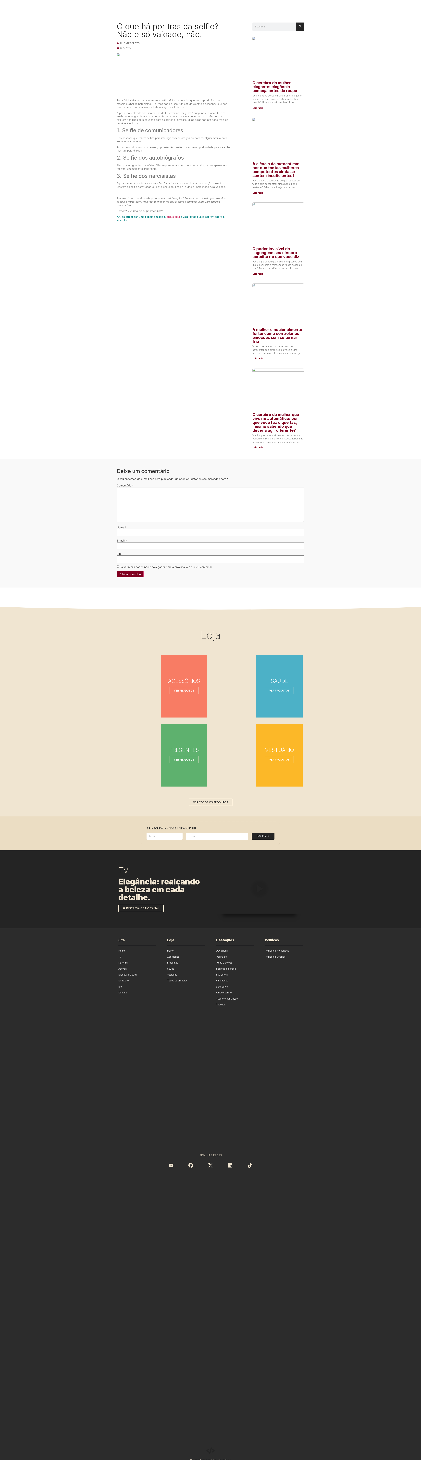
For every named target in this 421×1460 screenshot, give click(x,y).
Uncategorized (130, 43)
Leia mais (257, 108)
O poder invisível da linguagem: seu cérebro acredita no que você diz (275, 252)
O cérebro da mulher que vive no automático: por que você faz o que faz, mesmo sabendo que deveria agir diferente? (275, 422)
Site (119, 554)
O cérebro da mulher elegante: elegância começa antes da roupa (274, 86)
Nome (121, 527)
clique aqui (173, 216)
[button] (259, 889)
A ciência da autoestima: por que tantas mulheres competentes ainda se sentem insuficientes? (275, 169)
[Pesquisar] (300, 27)
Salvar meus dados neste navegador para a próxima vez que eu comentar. (166, 567)
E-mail (122, 540)
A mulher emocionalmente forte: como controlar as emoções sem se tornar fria (277, 335)
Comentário (125, 485)
